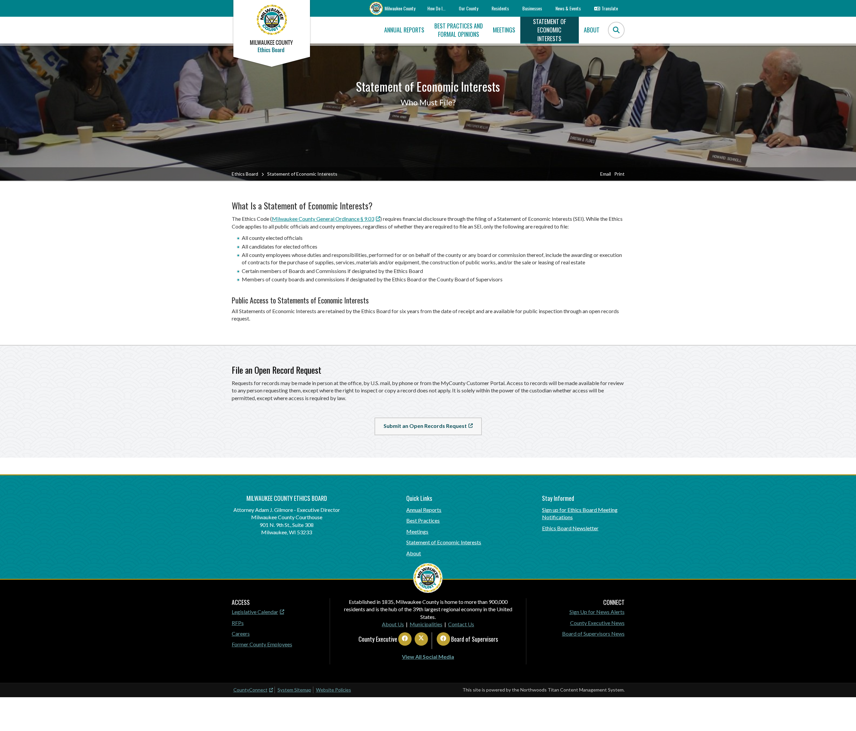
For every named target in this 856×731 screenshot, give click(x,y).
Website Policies (333, 690)
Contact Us (461, 624)
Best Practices (423, 520)
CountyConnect (250, 690)
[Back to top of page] (842, 715)
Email (605, 174)
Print (619, 174)
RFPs (238, 623)
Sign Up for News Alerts (597, 612)
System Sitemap (294, 690)
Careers (241, 633)
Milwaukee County (400, 8)
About (413, 553)
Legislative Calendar (255, 612)
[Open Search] (616, 30)
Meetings (417, 531)
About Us (393, 624)
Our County (468, 8)
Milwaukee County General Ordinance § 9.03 (323, 218)
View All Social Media (428, 656)
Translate (610, 8)
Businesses (532, 8)
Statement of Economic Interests (443, 542)
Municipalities (426, 624)
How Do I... (436, 8)
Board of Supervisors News (593, 633)
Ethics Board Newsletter (570, 528)
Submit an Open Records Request (425, 426)
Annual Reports (423, 510)
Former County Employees (262, 644)
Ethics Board (245, 174)
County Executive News (597, 623)
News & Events (568, 8)
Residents (500, 8)
